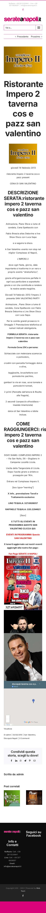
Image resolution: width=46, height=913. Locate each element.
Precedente (22, 36)
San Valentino (29, 735)
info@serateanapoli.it (29, 5)
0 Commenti (24, 738)
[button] (6, 798)
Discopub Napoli (11, 738)
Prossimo (35, 36)
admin (8, 735)
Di (5, 735)
